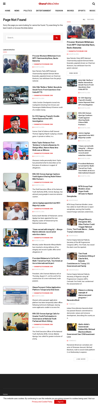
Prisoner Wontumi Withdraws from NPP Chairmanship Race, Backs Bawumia (46, 58)
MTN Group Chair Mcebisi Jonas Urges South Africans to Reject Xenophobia (80, 191)
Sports (81, 11)
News (16, 11)
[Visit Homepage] (49, 4)
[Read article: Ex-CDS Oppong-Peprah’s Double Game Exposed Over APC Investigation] (16, 124)
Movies (70, 11)
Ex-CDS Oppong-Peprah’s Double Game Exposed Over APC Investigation (45, 118)
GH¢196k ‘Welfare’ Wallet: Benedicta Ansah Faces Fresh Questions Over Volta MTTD (47, 89)
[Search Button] (93, 4)
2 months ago (73, 200)
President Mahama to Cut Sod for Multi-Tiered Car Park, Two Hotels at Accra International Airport (47, 260)
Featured (90, 19)
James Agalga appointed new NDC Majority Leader (86, 135)
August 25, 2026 (39, 156)
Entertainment (43, 11)
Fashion (59, 11)
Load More (80, 359)
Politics (28, 11)
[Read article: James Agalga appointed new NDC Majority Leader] (16, 211)
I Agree (60, 402)
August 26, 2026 (39, 67)
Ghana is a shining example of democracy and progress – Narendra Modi (80, 295)
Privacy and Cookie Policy (42, 402)
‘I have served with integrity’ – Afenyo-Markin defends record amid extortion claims (47, 231)
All (84, 19)
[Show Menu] (4, 4)
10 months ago (73, 270)
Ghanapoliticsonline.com (43, 64)
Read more (74, 73)
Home (7, 11)
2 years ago (72, 340)
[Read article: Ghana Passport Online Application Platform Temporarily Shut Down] (16, 295)
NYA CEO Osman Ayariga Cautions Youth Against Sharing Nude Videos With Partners (46, 176)
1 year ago (72, 304)
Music (92, 11)
